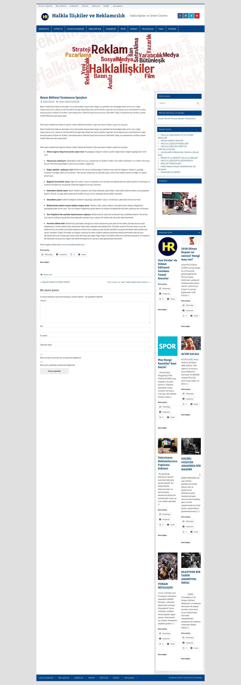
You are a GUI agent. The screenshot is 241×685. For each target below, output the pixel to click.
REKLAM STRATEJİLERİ (171, 163)
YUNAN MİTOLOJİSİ (165, 585)
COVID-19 (58, 29)
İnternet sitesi (46, 345)
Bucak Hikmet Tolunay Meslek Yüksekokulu (177, 118)
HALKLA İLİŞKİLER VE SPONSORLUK (177, 161)
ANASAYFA (44, 29)
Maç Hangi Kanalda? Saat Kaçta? (167, 363)
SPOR (123, 29)
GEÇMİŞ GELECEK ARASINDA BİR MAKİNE (191, 464)
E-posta (44, 336)
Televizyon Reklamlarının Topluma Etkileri (167, 463)
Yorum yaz (47, 274)
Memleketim (118, 6)
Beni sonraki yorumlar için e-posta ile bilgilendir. (60, 358)
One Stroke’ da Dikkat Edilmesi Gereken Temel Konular (167, 269)
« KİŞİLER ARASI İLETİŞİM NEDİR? (55, 282)
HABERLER (74, 6)
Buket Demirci (49, 102)
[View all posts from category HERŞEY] (199, 233)
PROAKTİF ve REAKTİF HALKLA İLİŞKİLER (179, 158)
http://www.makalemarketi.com (71, 245)
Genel (61, 102)
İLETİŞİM (172, 29)
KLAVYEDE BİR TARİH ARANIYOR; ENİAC (190, 577)
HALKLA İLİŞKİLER (45, 6)
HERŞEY (106, 6)
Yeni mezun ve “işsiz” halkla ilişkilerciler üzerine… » (128, 282)
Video (161, 29)
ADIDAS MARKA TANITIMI (172, 141)
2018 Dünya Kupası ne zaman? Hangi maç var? (190, 254)
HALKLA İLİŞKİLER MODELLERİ (174, 144)
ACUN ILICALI (190, 354)
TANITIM (85, 6)
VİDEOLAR (96, 6)
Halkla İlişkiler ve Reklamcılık (88, 15)
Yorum (43, 301)
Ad (42, 326)
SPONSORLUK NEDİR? (170, 172)
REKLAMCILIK (61, 6)
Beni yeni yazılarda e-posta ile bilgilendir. (57, 365)
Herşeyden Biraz (165, 233)
